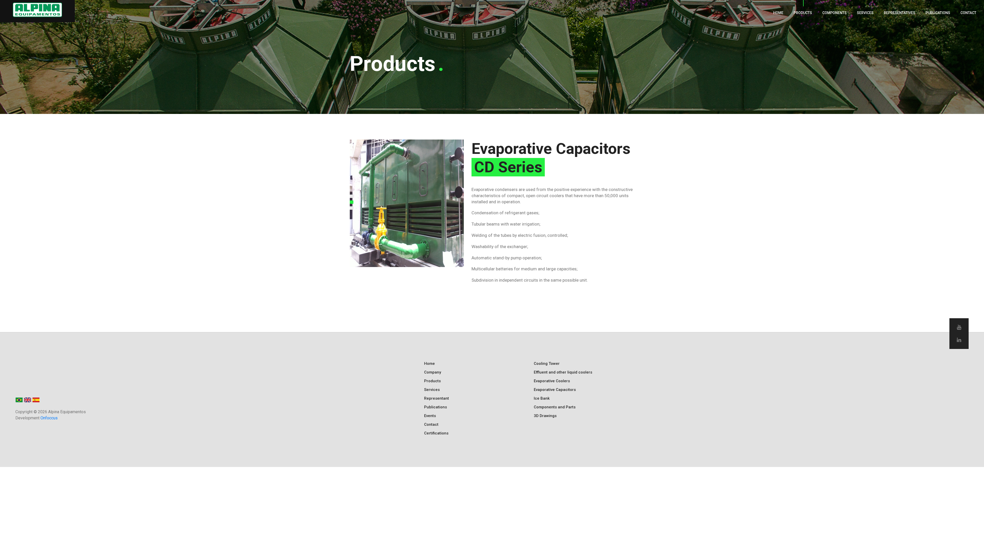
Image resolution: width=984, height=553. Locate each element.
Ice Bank (542, 398)
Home (778, 13)
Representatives (899, 13)
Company (432, 372)
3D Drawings (545, 415)
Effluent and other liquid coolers (563, 372)
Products (803, 13)
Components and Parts (555, 407)
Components (834, 13)
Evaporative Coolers (552, 381)
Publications (938, 13)
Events (430, 415)
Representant (436, 398)
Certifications (436, 433)
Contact (968, 13)
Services (865, 13)
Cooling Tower (547, 363)
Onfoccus (49, 418)
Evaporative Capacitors (555, 389)
